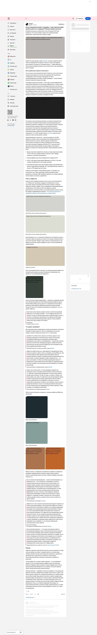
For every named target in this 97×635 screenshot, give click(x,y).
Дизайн (30, 24)
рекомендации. (11, 125)
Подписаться (61, 24)
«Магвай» (45, 61)
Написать (80, 18)
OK (20, 632)
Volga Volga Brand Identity (53, 545)
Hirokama (37, 324)
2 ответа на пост (30, 597)
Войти (88, 18)
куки (15, 632)
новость (36, 237)
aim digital (43, 500)
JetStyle (47, 389)
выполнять (50, 133)
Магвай (31, 23)
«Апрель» (50, 526)
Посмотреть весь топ (76, 288)
